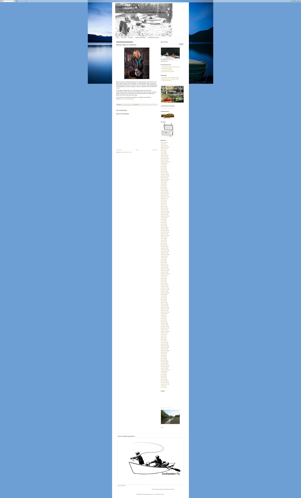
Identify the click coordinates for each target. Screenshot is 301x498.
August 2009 (163, 352)
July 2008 (163, 372)
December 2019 (164, 158)
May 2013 (163, 280)
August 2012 (163, 294)
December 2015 (164, 230)
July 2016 (163, 219)
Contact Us (130, 37)
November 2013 (164, 270)
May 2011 (163, 318)
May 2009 (163, 356)
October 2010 (163, 329)
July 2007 (163, 385)
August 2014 (163, 256)
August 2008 (163, 371)
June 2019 (163, 166)
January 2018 (164, 192)
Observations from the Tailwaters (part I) (170, 77)
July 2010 (163, 334)
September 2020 (164, 147)
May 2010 (163, 337)
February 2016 (164, 227)
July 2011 (163, 315)
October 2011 (163, 310)
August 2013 (163, 275)
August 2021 (163, 142)
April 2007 (163, 387)
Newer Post (119, 149)
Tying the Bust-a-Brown (167, 68)
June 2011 (163, 316)
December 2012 (164, 288)
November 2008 (164, 366)
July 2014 (163, 257)
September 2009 (164, 350)
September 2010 (164, 331)
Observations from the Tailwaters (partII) (170, 79)
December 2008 (164, 364)
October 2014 (163, 252)
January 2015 (164, 248)
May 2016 (163, 222)
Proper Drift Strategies (166, 80)
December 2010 (164, 326)
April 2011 (163, 320)
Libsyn (122, 99)
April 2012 (163, 301)
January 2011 (163, 324)
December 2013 (164, 268)
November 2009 (164, 347)
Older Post (155, 149)
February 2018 (164, 190)
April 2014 (163, 262)
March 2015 (163, 244)
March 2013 (163, 283)
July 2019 (163, 164)
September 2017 (164, 196)
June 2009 (163, 355)
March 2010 (163, 340)
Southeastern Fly (127, 6)
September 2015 (164, 235)
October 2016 (163, 214)
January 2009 (164, 363)
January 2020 (164, 156)
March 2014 (163, 264)
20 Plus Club (123, 37)
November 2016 (164, 212)
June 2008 (163, 374)
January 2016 (164, 228)
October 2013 (163, 272)
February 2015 (164, 246)
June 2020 (163, 152)
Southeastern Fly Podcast (153, 37)
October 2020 (163, 145)
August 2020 (163, 148)
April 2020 (163, 153)
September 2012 (164, 293)
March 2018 (163, 188)
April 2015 (163, 243)
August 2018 (163, 180)
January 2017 (164, 209)
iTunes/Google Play (129, 99)
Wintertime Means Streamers (168, 71)
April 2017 (163, 204)
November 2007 (164, 384)
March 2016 (163, 225)
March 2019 (163, 171)
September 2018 (164, 179)
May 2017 (163, 203)
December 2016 (164, 211)
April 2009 (163, 358)
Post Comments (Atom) (127, 152)
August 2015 (163, 236)
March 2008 (163, 379)
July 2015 (163, 238)
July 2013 (163, 276)
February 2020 (164, 155)
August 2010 (163, 332)
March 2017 (163, 206)
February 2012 (164, 304)
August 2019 (163, 163)
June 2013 (163, 278)
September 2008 (164, 369)
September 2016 (164, 216)
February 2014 (164, 265)
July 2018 (163, 182)
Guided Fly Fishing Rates (140, 37)
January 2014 (164, 267)
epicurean (153, 494)
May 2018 (163, 185)
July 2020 (163, 150)
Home (117, 37)
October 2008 (163, 368)
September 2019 (164, 161)
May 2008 (163, 376)
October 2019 (163, 160)
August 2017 (163, 198)
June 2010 (163, 336)
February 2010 (164, 342)
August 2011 (163, 313)
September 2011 (164, 312)
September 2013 (164, 273)
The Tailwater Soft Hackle (167, 70)
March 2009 (163, 360)
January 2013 (164, 286)
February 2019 (164, 172)
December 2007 (164, 382)
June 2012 (163, 297)
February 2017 (164, 208)
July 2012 (163, 296)
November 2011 (164, 309)
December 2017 (164, 193)
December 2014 (164, 249)
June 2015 (163, 240)
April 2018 (163, 187)
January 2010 (164, 344)
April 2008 (163, 377)
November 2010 (164, 328)
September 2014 (164, 254)
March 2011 (163, 321)
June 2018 (163, 184)
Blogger (162, 494)
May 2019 (163, 168)
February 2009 (164, 361)
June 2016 (163, 220)
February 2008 (164, 381)
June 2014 (163, 259)
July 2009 (163, 353)
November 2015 (164, 232)
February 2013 (164, 285)
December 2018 (164, 174)
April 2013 (163, 281)
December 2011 (164, 307)
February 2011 (164, 323)
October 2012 (163, 291)
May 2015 (163, 241)
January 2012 (164, 305)
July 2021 (163, 144)
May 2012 (163, 299)
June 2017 (163, 201)
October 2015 (163, 233)
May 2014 (163, 260)
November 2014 (164, 251)
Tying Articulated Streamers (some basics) (171, 66)
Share (162, 427)
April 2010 (163, 339)
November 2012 (164, 289)
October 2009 (163, 348)
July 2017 (163, 200)
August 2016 (163, 217)
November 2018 (164, 176)
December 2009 (164, 345)
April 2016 (163, 224)
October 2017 (163, 195)
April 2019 (163, 169)
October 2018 (163, 177)
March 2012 (163, 302)
